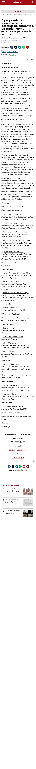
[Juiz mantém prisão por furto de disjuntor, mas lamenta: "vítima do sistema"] (27, 514)
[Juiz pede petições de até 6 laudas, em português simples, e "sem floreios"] (27, 503)
